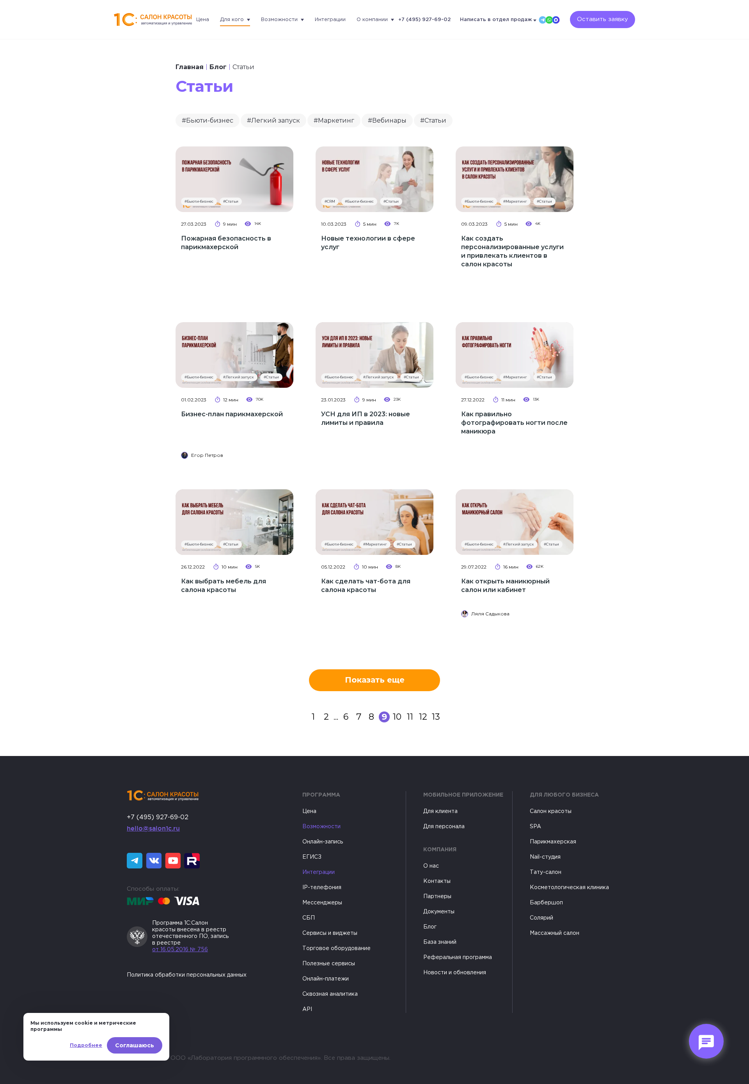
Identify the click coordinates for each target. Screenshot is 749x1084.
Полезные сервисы (328, 963)
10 (397, 716)
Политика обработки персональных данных (187, 975)
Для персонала (444, 826)
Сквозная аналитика (330, 994)
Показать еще (375, 680)
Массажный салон (554, 933)
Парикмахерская (553, 842)
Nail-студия (545, 857)
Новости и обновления (454, 972)
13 (436, 716)
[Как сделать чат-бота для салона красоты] (374, 522)
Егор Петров (207, 455)
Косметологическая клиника (569, 887)
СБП (308, 918)
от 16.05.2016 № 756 (180, 949)
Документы (438, 911)
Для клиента (440, 811)
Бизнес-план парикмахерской (232, 414)
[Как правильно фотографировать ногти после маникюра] (514, 355)
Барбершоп (546, 902)
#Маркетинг (334, 120)
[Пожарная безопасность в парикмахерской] (234, 179)
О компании (372, 20)
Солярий (541, 918)
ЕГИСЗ (311, 857)
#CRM (330, 201)
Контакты (437, 881)
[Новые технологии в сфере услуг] (374, 179)
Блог (218, 67)
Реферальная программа (457, 957)
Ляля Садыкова (490, 614)
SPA (535, 826)
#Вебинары (387, 120)
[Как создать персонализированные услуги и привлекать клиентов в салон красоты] (514, 179)
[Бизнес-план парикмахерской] (234, 355)
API (307, 1009)
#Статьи (433, 120)
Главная (190, 67)
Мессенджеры (322, 902)
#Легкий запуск (273, 120)
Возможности (279, 20)
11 (410, 716)
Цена (202, 20)
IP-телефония (321, 887)
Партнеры (437, 896)
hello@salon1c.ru (153, 828)
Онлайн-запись (322, 842)
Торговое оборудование (336, 948)
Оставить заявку (602, 19)
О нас (431, 866)
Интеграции (330, 20)
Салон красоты (551, 811)
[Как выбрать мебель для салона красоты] (234, 522)
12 (423, 716)
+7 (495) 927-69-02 (424, 20)
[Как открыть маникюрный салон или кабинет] (514, 522)
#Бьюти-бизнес (207, 120)
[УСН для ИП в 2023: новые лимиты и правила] (374, 355)
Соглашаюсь (134, 1045)
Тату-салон (545, 872)
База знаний (439, 942)
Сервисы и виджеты (329, 933)
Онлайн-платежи (325, 979)
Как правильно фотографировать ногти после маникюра (514, 422)
